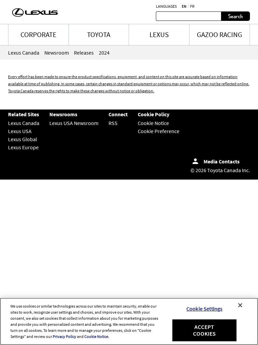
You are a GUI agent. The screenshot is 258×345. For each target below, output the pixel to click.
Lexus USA (20, 131)
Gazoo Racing (219, 34)
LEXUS (159, 34)
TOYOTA (98, 34)
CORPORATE (38, 34)
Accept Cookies (204, 330)
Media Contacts (222, 161)
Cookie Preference (158, 131)
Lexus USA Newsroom (73, 123)
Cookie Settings (204, 308)
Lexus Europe (23, 147)
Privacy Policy (64, 336)
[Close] (240, 305)
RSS (113, 123)
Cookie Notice (153, 123)
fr (192, 6)
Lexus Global (22, 139)
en (184, 6)
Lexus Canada (23, 123)
